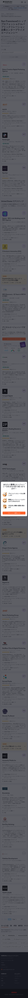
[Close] (25, 483)
